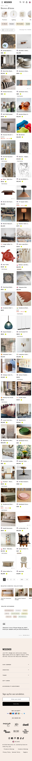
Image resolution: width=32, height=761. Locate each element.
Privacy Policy (7, 752)
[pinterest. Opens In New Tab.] (15, 738)
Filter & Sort (9, 30)
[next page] (26, 579)
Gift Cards (6, 680)
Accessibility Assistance (11, 686)
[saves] (23, 2)
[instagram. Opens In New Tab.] (9, 738)
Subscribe (16, 704)
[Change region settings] (30, 2)
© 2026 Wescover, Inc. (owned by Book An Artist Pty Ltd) (15, 745)
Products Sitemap (9, 749)
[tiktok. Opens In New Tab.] (23, 738)
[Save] (13, 36)
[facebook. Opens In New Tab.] (12, 738)
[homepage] (8, 2)
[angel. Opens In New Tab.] (20, 738)
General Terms (16, 752)
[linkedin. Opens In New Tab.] (17, 738)
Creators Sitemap (23, 749)
